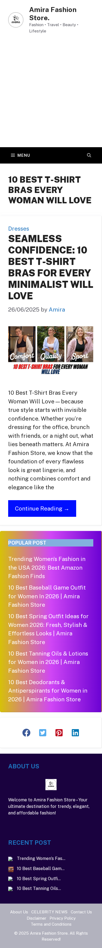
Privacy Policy (63, 918)
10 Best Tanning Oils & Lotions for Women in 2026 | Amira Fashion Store (48, 662)
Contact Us (81, 912)
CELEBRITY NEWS (49, 912)
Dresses (18, 228)
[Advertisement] (51, 93)
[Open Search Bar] (89, 155)
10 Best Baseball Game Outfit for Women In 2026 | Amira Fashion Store (47, 596)
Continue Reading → (42, 508)
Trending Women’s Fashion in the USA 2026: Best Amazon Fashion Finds (46, 567)
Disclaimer (36, 918)
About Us (19, 912)
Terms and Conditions (51, 924)
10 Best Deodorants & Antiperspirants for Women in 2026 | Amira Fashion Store (47, 691)
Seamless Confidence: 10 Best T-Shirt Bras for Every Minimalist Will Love (50, 267)
